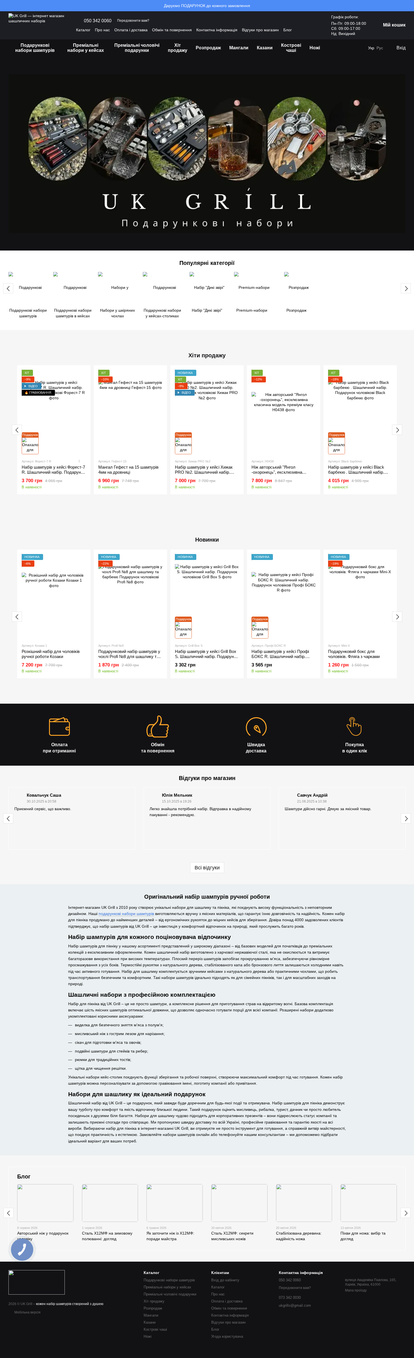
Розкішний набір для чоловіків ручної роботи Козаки (51, 654)
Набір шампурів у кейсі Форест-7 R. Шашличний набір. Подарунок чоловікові (53, 472)
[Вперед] (406, 288)
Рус (380, 48)
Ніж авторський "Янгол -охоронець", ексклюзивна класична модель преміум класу (282, 472)
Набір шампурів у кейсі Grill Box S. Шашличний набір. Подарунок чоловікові (206, 656)
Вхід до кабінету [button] (225, 1280)
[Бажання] (348, 48)
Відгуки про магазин (260, 30)
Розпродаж (208, 47)
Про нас (102, 30)
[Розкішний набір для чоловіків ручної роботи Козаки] (54, 596)
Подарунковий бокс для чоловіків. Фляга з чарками (354, 654)
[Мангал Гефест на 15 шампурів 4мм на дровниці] (130, 412)
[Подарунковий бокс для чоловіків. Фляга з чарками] (360, 596)
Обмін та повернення (172, 30)
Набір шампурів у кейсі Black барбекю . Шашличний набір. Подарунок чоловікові (356, 472)
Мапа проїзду (356, 1290)
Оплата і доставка (131, 30)
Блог (287, 30)
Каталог (83, 30)
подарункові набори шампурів (126, 913)
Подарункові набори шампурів (35, 48)
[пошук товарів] (334, 47)
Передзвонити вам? (133, 21)
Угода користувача (227, 1336)
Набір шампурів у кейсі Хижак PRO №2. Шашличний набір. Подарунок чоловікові (204, 472)
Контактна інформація (216, 30)
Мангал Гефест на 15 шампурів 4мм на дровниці (128, 470)
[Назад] (8, 288)
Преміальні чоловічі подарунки (136, 48)
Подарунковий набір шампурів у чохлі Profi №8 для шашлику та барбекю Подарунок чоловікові (129, 656)
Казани (265, 47)
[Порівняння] (359, 48)
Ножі (315, 47)
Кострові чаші (291, 48)
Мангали (238, 47)
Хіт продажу (177, 48)
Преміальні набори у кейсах (85, 48)
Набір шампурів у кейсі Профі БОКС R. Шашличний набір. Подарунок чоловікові (280, 656)
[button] (409, 5)
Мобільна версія (27, 1312)
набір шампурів (58, 1304)
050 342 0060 (98, 21)
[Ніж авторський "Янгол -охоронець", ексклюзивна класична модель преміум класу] (283, 412)
